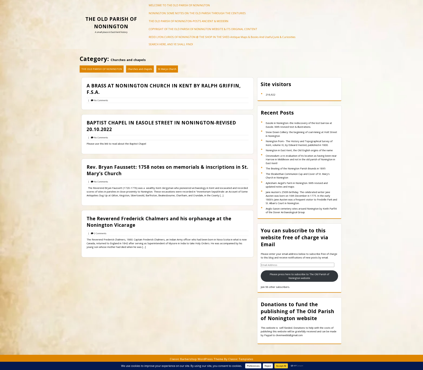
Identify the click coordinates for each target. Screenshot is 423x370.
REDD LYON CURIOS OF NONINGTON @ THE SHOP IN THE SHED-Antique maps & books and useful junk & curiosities (222, 37)
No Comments (98, 100)
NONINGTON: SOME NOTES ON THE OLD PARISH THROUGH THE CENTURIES (197, 13)
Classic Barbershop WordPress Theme (197, 359)
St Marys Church (167, 69)
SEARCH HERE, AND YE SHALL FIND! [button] (171, 44)
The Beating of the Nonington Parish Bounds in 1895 (296, 168)
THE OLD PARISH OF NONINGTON (101, 69)
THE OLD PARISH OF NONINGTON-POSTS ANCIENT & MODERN (188, 21)
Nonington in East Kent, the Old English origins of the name (299, 150)
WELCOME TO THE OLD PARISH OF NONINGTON (179, 5)
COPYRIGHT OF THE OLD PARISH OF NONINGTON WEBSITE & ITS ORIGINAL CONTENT (203, 29)
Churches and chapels (140, 69)
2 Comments (97, 233)
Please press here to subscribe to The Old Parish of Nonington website (299, 276)
